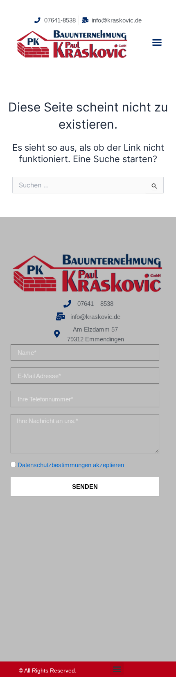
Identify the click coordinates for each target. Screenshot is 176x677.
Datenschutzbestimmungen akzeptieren (71, 464)
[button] (157, 42)
